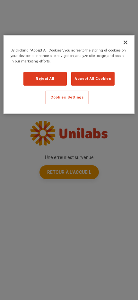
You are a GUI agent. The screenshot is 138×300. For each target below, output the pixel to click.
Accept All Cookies (93, 78)
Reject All (45, 78)
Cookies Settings (67, 97)
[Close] (125, 42)
